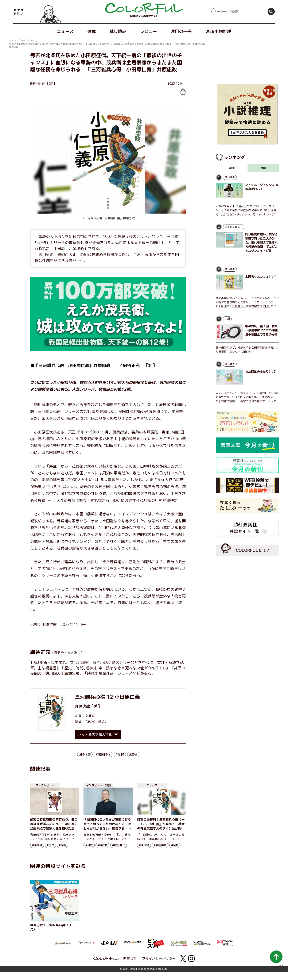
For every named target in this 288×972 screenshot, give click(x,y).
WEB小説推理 (218, 31)
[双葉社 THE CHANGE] (132, 943)
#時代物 (85, 754)
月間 (263, 168)
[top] (144, 8)
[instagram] (191, 958)
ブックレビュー (26, 40)
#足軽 (120, 754)
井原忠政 (82, 706)
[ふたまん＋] (109, 943)
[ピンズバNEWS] (155, 941)
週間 (232, 168)
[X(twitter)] (183, 958)
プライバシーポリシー (159, 958)
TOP (11, 40)
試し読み (117, 31)
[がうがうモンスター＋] (86, 943)
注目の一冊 (181, 31)
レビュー (148, 31)
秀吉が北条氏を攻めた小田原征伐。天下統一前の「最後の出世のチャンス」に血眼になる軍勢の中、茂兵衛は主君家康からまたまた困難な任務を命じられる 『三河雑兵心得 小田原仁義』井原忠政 (107, 45)
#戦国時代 (103, 754)
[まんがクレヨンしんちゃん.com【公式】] (62, 943)
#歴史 (50, 845)
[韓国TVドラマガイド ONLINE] (225, 942)
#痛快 (133, 754)
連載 (91, 31)
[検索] (271, 11)
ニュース (65, 31)
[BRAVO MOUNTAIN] (202, 943)
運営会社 (130, 958)
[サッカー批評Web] (178, 942)
